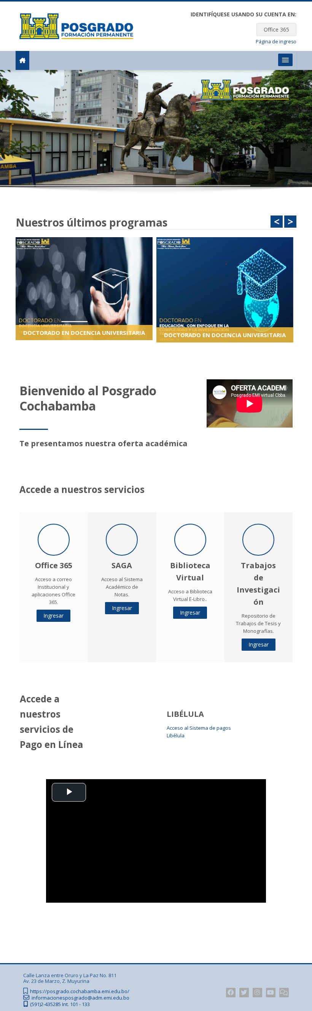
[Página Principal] (76, 25)
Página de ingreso (276, 41)
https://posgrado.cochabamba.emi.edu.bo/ (79, 991)
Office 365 (276, 29)
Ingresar (53, 615)
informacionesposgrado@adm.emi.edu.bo (80, 998)
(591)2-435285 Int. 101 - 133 (60, 1004)
